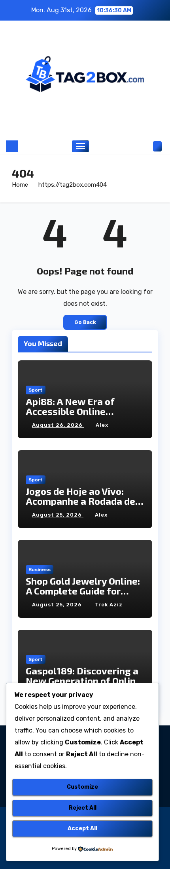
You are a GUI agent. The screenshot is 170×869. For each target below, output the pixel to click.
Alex (102, 425)
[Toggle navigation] (80, 146)
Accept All (82, 828)
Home (20, 184)
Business (39, 569)
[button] (145, 146)
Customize (82, 787)
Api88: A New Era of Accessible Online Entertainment (70, 411)
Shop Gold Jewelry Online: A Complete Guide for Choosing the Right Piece (83, 590)
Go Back (85, 322)
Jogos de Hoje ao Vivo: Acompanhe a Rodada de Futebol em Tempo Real (80, 501)
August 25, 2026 (57, 515)
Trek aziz (109, 605)
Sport (35, 390)
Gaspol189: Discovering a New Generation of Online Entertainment (83, 680)
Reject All (82, 808)
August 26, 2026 (58, 425)
